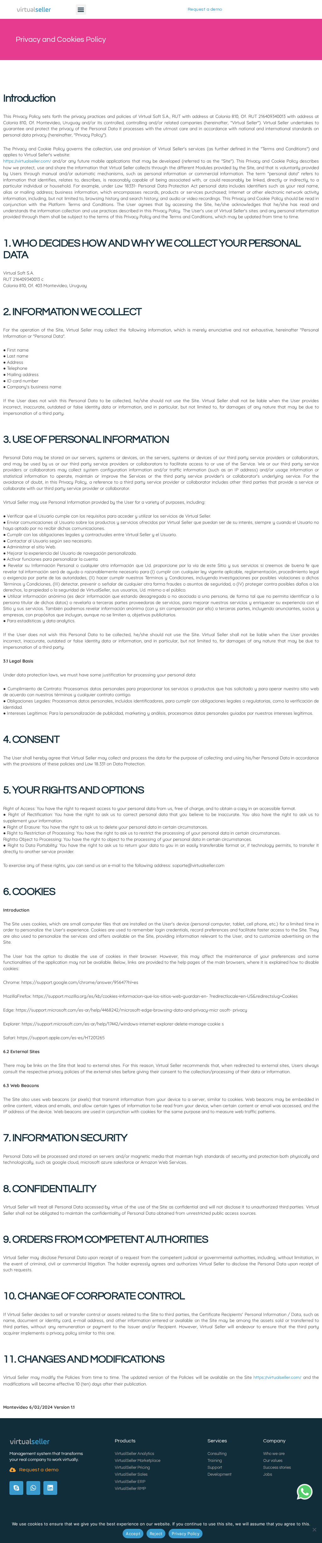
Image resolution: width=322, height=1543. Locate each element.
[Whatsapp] (33, 1488)
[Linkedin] (50, 1488)
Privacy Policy (185, 1533)
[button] (81, 9)
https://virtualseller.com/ (27, 161)
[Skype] (16, 1488)
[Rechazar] (314, 1529)
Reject (156, 1533)
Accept (133, 1533)
